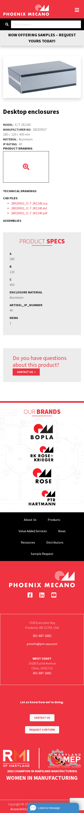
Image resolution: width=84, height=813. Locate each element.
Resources (28, 542)
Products (54, 520)
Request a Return (42, 729)
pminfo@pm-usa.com (42, 644)
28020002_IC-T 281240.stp (29, 203)
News (62, 531)
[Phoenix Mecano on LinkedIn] (41, 595)
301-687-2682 (42, 636)
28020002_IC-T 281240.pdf (29, 213)
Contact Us (25, 372)
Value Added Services (33, 531)
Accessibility (19, 809)
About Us (30, 520)
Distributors (54, 542)
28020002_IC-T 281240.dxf (29, 208)
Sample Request (42, 554)
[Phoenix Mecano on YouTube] (53, 595)
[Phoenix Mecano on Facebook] (30, 595)
